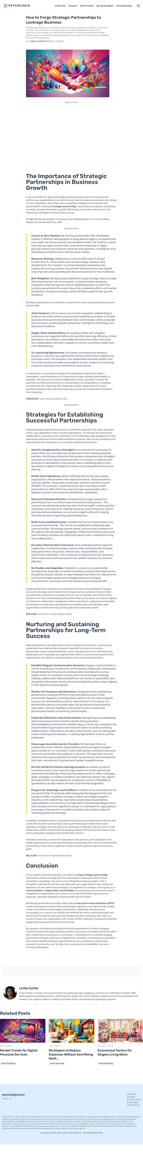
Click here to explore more (53, 398)
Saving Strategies (104, 6)
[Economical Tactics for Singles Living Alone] (120, 1042)
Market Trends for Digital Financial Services (18, 1052)
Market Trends (87, 6)
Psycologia (132, 1102)
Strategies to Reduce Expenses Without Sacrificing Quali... (71, 1054)
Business (73, 6)
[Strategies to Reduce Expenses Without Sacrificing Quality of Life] (71, 1042)
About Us (131, 1094)
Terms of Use (133, 1105)
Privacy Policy (134, 1099)
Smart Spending (124, 6)
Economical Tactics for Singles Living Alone (115, 1052)
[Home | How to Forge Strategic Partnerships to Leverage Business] (19, 6)
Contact (131, 1097)
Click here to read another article (55, 614)
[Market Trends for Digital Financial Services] (22, 1042)
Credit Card (60, 6)
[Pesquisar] (138, 6)
